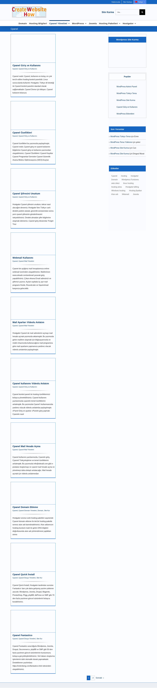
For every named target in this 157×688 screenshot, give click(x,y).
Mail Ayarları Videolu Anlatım (28, 322)
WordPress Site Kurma (126, 100)
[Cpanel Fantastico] (33, 621)
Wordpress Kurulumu (130, 179)
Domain (40, 510)
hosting (124, 176)
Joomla (136, 194)
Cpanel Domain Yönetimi (28, 510)
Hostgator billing (132, 187)
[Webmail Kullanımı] (33, 244)
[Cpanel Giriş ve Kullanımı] (33, 48)
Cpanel (15, 69)
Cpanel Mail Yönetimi (26, 261)
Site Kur (47, 510)
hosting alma (116, 187)
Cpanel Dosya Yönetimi (27, 578)
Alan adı (114, 194)
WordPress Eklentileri (125, 114)
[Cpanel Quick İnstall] (33, 557)
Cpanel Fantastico (22, 635)
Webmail (125, 194)
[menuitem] (140, 2)
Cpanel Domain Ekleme (25, 507)
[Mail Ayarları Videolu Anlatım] (33, 308)
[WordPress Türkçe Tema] (112, 93)
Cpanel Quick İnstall (24, 574)
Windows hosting (118, 190)
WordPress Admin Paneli (127, 87)
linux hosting (128, 183)
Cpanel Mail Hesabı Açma (26, 446)
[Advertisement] (127, 216)
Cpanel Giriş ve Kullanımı (27, 65)
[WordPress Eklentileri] (112, 113)
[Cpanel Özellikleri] (33, 115)
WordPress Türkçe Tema (127, 93)
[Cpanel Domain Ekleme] (33, 493)
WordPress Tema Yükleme (121, 142)
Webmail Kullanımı (23, 257)
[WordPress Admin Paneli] (112, 86)
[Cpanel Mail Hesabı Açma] (33, 433)
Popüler (127, 77)
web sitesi (115, 183)
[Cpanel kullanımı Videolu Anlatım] (33, 369)
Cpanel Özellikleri (22, 132)
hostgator (134, 176)
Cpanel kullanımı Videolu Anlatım (31, 383)
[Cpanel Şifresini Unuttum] (33, 179)
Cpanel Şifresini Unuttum (26, 193)
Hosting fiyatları (135, 190)
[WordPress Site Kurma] (112, 100)
